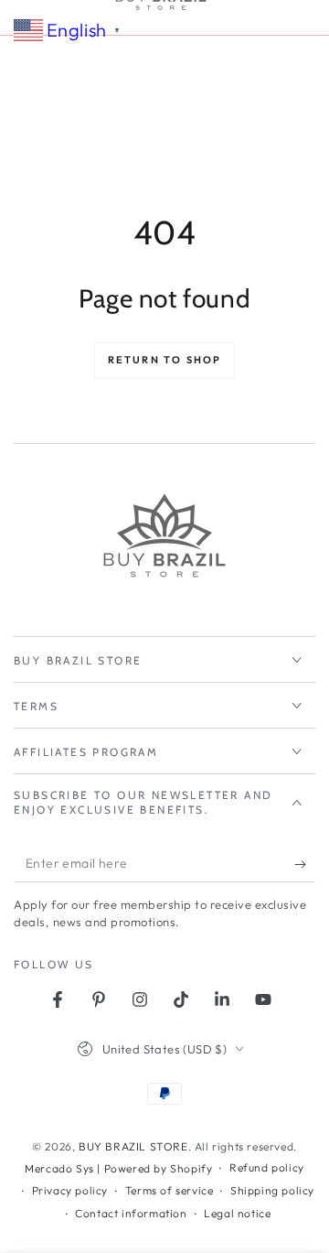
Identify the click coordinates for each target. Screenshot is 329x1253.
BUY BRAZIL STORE (133, 1146)
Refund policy (266, 1167)
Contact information (130, 1213)
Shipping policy (272, 1190)
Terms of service (169, 1190)
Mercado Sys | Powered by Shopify (118, 1168)
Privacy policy (70, 1190)
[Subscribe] (304, 864)
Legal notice (237, 1213)
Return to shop (165, 359)
